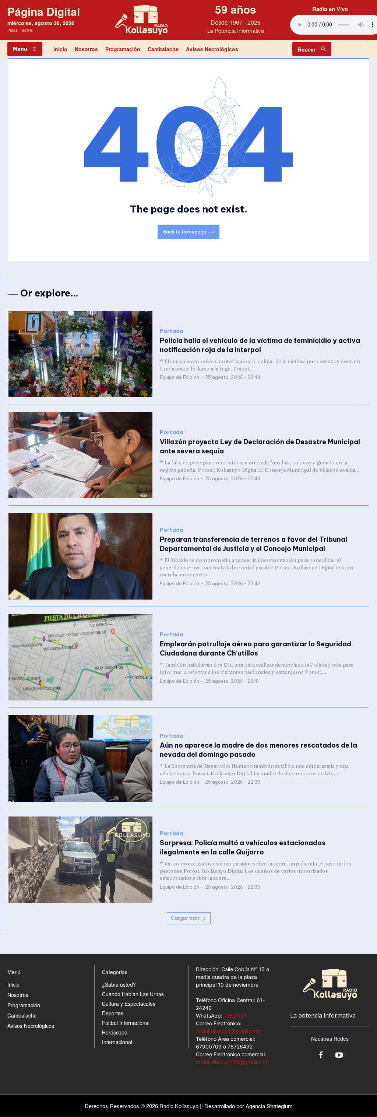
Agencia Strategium (269, 1106)
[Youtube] (339, 1055)
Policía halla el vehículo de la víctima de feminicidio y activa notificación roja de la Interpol (260, 345)
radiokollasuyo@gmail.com (228, 1031)
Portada (171, 331)
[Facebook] (320, 1055)
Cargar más (185, 918)
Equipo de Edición (179, 377)
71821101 (235, 1015)
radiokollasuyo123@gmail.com (232, 1062)
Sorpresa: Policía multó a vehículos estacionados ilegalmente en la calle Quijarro (242, 847)
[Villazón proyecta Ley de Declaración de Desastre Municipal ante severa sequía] (80, 455)
